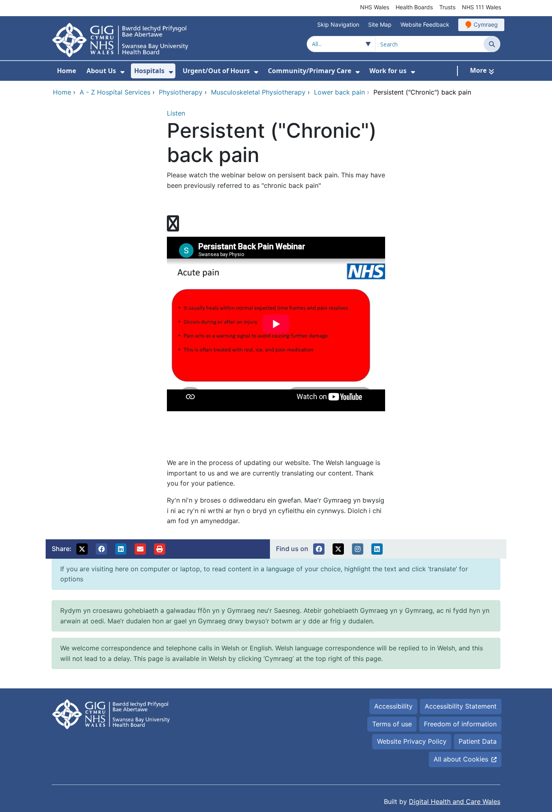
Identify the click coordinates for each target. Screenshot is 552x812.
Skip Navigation (338, 24)
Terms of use (392, 724)
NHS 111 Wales (481, 7)
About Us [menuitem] (101, 70)
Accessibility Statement (461, 706)
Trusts (447, 7)
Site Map (380, 24)
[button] (319, 549)
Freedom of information (460, 724)
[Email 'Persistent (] (140, 549)
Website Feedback (424, 24)
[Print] (159, 549)
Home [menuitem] (66, 70)
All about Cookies (461, 759)
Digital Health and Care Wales (454, 801)
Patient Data (478, 741)
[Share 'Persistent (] (82, 549)
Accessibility (393, 706)
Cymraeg (486, 24)
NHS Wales (374, 7)
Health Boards (414, 7)
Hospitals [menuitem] (149, 70)
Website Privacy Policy (412, 741)
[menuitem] (122, 72)
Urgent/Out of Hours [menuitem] (216, 70)
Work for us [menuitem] (388, 70)
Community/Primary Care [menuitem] (309, 70)
